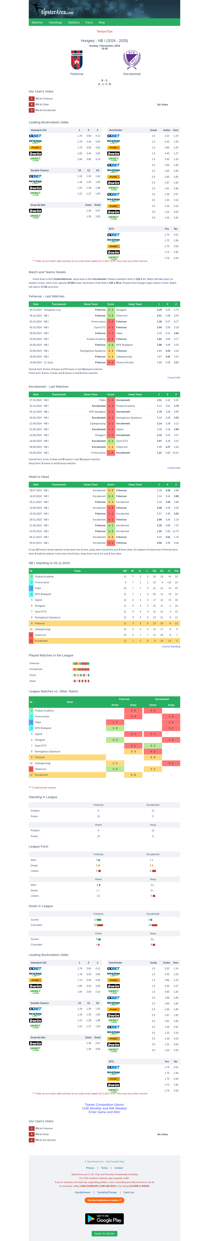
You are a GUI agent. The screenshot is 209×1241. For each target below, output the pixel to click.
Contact (118, 1168)
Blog (102, 22)
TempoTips (105, 31)
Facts (89, 22)
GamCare (129, 1192)
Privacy (90, 1168)
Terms (104, 1168)
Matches (37, 22)
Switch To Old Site (104, 1233)
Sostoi (41, 283)
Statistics (74, 22)
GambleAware (82, 1192)
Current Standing (171, 646)
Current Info (174, 377)
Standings (55, 22)
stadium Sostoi (161, 283)
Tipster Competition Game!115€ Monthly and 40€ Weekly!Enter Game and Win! (104, 1108)
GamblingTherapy (107, 1192)
